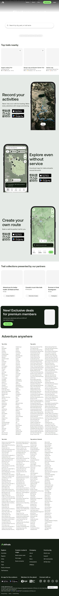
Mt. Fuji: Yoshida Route (21, 525)
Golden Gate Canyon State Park (52, 357)
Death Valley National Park (50, 404)
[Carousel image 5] (40, 35)
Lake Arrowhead (19, 416)
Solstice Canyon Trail (6, 499)
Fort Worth (18, 413)
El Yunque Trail (19, 520)
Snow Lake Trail (5, 462)
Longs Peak (47, 454)
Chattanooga (18, 346)
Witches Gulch (33, 443)
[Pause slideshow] (18, 35)
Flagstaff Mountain (49, 452)
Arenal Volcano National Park (51, 392)
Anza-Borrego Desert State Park (37, 404)
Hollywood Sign (48, 517)
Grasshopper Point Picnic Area (37, 491)
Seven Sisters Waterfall (50, 461)
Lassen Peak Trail (20, 480)
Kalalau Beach (48, 498)
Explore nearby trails (29, 31)
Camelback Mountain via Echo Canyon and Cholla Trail (28, 451)
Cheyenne (18, 364)
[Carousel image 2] (26, 35)
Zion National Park (5, 69)
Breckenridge (4, 434)
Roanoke (18, 375)
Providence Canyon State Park (51, 366)
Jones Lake (47, 456)
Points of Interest (5, 567)
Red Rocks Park (33, 398)
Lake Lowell (32, 474)
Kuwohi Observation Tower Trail (23, 491)
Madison (17, 410)
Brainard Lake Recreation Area (51, 358)
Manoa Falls (47, 442)
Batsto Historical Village (35, 465)
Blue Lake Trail (5, 479)
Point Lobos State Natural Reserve (37, 376)
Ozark (3, 431)
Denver (3, 421)
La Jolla (3, 416)
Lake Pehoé (47, 480)
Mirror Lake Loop (5, 504)
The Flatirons (33, 458)
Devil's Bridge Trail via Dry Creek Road (10, 445)
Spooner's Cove (48, 470)
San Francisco (5, 386)
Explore (3, 550)
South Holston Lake (49, 485)
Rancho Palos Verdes (6, 391)
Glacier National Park (34, 354)
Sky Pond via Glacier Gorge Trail (9, 458)
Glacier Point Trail (20, 513)
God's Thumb (48, 451)
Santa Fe (3, 382)
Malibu (17, 372)
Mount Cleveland (48, 488)
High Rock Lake (33, 483)
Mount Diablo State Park (35, 379)
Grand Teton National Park (36, 364)
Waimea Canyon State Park (36, 382)
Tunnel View (33, 455)
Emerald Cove (33, 504)
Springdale (4, 348)
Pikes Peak (32, 495)
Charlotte (18, 354)
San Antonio (4, 383)
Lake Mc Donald (5, 358)
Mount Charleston (19, 386)
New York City (5, 432)
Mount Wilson (33, 452)
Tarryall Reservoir (48, 522)
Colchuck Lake (33, 445)
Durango (17, 419)
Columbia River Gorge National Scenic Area (39, 394)
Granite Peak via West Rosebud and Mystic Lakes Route (28, 516)
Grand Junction (19, 409)
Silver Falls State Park (35, 419)
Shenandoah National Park (36, 361)
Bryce (3, 346)
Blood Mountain (48, 525)
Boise (17, 378)
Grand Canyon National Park (36, 363)
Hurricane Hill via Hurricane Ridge (23, 476)
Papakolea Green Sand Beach (22, 522)
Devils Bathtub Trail (20, 482)
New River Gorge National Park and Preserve (39, 397)
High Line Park (19, 445)
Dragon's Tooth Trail (6, 495)
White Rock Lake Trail (21, 470)
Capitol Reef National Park (36, 410)
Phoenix (3, 369)
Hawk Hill (32, 517)
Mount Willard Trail (6, 488)
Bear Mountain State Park (35, 391)
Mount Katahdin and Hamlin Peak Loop (24, 489)
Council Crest (33, 507)
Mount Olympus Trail (6, 482)
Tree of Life (32, 468)
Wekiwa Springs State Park (51, 346)
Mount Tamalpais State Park (36, 369)
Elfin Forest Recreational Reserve (52, 407)
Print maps (18, 558)
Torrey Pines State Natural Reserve (37, 372)
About (31, 553)
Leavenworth (18, 379)
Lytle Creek (47, 502)
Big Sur (3, 373)
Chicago (17, 395)
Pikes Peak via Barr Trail (7, 511)
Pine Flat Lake (33, 462)
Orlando (17, 360)
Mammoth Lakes (19, 403)
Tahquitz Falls (48, 455)
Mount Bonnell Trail (20, 483)
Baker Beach (47, 504)
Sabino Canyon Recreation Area (37, 401)
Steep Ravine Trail (5, 486)
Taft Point (32, 470)
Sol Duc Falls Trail (20, 495)
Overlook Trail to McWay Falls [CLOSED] (24, 508)
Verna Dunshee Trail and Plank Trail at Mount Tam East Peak (14, 474)
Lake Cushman (48, 493)
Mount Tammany (33, 479)
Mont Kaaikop (48, 526)
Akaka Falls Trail (19, 493)
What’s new (47, 553)
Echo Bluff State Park (49, 373)
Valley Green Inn (48, 513)
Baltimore (18, 426)
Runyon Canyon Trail (6, 485)
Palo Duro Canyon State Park (36, 429)
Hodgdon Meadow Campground (52, 520)
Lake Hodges (33, 464)
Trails (2, 564)
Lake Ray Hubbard (34, 451)
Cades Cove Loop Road (7, 528)
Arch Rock (32, 461)
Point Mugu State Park (50, 389)
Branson (17, 404)
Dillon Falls (32, 456)
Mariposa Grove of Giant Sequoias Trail (24, 502)
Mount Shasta (19, 425)
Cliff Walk (18, 511)
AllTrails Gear (47, 562)
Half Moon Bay (19, 431)
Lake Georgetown (34, 473)
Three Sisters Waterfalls (50, 474)
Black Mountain (19, 355)
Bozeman (18, 351)
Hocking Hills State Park (35, 403)
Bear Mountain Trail (6, 492)
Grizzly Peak (47, 473)
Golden (17, 348)
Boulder (3, 364)
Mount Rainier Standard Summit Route (24, 498)
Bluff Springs (33, 493)
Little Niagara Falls (49, 486)
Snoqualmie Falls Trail (21, 452)
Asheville (4, 385)
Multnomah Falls (33, 516)
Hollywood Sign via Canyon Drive (9, 501)
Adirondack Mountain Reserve (51, 383)
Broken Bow (4, 388)
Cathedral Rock (33, 529)
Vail (16, 422)
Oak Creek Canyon (34, 510)
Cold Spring (4, 409)
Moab (3, 360)
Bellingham (18, 434)
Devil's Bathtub (48, 492)
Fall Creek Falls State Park (35, 432)
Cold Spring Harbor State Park (51, 360)
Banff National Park (49, 349)
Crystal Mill (32, 501)
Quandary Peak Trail (6, 473)
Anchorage (18, 373)
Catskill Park (47, 380)
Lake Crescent (33, 442)
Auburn (17, 398)
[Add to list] (20, 50)
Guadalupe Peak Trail (6, 480)
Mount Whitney (48, 445)
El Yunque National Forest (35, 375)
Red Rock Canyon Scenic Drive (23, 446)
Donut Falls (32, 522)
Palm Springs (4, 375)
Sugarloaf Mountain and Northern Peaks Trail (26, 507)
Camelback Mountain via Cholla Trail (24, 461)
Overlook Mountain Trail (21, 471)
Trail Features (4, 570)
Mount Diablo (48, 510)
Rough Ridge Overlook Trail (8, 489)
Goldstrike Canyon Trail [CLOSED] (9, 502)
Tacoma (17, 421)
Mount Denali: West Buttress (22, 443)
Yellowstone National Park (50, 376)
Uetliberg (47, 477)
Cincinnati (18, 412)
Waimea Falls (47, 446)
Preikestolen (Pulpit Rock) (21, 517)
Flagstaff (3, 406)
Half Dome (32, 523)
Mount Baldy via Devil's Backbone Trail (10, 519)
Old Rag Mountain (49, 448)
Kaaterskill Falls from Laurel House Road (24, 477)
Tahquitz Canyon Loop (21, 485)
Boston (17, 376)
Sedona (3, 349)
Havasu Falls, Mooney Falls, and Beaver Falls (11, 526)
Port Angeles (4, 366)
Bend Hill (47, 529)
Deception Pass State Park (50, 354)
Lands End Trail (5, 467)
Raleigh (17, 369)
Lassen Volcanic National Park (36, 412)
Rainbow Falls (48, 483)
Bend (3, 426)
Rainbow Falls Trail (6, 513)
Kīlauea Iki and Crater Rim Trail (8, 491)
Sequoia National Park (35, 395)
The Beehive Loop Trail (7, 477)
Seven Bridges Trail (6, 493)
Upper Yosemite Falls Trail (7, 459)
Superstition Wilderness (35, 383)
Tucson (3, 376)
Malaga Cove (33, 485)
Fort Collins (18, 352)
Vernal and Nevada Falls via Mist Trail (9, 449)
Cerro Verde (47, 505)
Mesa (3, 407)
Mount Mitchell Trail (20, 454)
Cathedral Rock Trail (6, 456)
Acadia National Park (34, 358)
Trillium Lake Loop (6, 510)
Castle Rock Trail (5, 505)
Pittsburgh (18, 370)
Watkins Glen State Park (50, 406)
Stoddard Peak (48, 489)
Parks (2, 562)
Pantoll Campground (34, 482)
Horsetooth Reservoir (34, 449)
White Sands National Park (36, 406)
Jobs (30, 556)
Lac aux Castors (48, 507)
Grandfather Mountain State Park (37, 428)
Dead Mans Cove (34, 514)
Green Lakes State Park (50, 370)
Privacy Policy (4, 593)
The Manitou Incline (6, 520)
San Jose (3, 398)
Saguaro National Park (35, 388)
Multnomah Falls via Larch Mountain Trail (10, 465)
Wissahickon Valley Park (50, 425)
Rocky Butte (33, 526)
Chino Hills (18, 415)
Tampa (17, 428)
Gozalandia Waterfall (49, 479)
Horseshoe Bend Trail (6, 522)
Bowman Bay (47, 482)
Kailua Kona (4, 403)
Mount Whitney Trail (6, 516)
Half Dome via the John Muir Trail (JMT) (10, 483)
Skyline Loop (4, 446)
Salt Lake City (5, 392)
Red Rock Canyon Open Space (51, 418)
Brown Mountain (48, 443)
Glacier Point (47, 508)
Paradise (3, 351)
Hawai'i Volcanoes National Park (37, 366)
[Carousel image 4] (35, 35)
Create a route (29, 34)
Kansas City (18, 429)
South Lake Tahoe (5, 389)
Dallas (3, 395)
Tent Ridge (47, 491)
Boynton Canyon (33, 489)
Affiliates (31, 564)
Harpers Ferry (4, 418)
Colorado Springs (5, 422)
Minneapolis (18, 432)
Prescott (3, 415)
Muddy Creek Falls (49, 476)
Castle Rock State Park (50, 364)
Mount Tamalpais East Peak (36, 476)
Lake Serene (33, 496)
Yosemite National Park (35, 352)
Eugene (17, 418)
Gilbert (17, 391)
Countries (3, 553)
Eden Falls (47, 462)
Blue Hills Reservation (49, 363)
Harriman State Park (34, 421)
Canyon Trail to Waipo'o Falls (8, 476)
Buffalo (17, 388)
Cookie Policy (16, 593)
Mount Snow (33, 513)
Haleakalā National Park (35, 389)
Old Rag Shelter (48, 528)
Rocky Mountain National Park (36, 351)
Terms (10, 593)
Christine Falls (33, 499)
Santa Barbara (19, 380)
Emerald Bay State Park (50, 367)
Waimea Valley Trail (20, 479)
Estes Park (4, 352)
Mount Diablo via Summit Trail (22, 458)
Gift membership (48, 559)
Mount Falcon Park (49, 410)
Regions (3, 556)
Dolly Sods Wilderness (35, 423)
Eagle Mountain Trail (20, 474)
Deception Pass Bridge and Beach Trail (24, 526)
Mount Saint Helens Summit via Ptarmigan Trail (26, 442)
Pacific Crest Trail (20, 456)
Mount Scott (33, 486)
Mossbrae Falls (33, 454)
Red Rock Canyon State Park (51, 355)
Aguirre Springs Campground (51, 471)
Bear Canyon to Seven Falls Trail (8, 468)
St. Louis (17, 423)
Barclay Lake (47, 511)
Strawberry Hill (48, 465)
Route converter (19, 561)
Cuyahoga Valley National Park (36, 367)
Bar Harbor (4, 367)
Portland (3, 419)
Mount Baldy (4, 413)
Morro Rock (47, 458)
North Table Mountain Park (50, 419)
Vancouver (4, 428)
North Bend (4, 355)
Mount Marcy (47, 496)
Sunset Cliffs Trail (5, 507)
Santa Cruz (4, 410)
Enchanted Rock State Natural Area (37, 413)
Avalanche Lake (5, 454)
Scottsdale (4, 361)
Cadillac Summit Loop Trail (22, 514)
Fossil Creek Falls (20, 486)
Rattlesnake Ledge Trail (7, 451)
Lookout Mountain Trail (21, 468)
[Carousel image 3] (31, 35)
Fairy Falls (32, 471)
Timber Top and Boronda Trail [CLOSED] (10, 496)
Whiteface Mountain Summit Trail (9, 529)
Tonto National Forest (49, 423)
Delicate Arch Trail (6, 461)
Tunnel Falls (47, 464)
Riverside (4, 429)
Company (32, 550)
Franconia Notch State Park (51, 428)
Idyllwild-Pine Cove (6, 397)
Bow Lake (47, 519)
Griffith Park (32, 378)
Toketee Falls (33, 520)
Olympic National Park (35, 357)
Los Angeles (4, 378)
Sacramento (4, 404)
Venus (46, 523)
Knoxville (18, 392)
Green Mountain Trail (6, 514)
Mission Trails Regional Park (51, 379)
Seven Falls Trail (19, 496)
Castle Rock (18, 367)
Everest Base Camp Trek (21, 528)
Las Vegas (4, 379)
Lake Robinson (33, 492)
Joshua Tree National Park (35, 380)
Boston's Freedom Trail (21, 448)
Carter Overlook (33, 502)
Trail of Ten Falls (5, 452)
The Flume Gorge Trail (21, 459)
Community (47, 550)
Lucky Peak (32, 488)
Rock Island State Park (50, 394)
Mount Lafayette (33, 477)
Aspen (17, 382)
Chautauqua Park (48, 422)
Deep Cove (47, 495)
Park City (18, 363)
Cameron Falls (48, 459)
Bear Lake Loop (19, 505)
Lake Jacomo (33, 480)
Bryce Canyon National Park (30, 69)
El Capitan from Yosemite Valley (8, 498)
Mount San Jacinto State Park (51, 391)
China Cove (32, 467)
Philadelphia (18, 394)
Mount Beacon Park (49, 412)
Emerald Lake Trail (6, 448)
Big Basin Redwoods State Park (37, 426)
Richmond (18, 383)
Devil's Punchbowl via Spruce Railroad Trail (11, 508)
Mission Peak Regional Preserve (52, 369)
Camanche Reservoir (34, 459)
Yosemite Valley (5, 354)
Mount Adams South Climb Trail (23, 488)
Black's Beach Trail (20, 464)
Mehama (3, 357)
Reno (17, 397)
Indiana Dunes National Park (36, 415)
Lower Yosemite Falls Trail (21, 519)
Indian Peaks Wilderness (50, 432)
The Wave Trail (19, 455)
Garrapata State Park (49, 382)
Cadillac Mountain (34, 519)
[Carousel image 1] (22, 35)
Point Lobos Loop (5, 525)
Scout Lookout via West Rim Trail (9, 455)
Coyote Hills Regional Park (50, 386)
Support (46, 556)
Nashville (4, 425)
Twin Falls (18, 361)
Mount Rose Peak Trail (21, 510)
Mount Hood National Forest (36, 425)
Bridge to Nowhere (49, 468)
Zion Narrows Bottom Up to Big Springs (10, 523)
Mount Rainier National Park (52, 69)
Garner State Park (34, 416)
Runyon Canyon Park (34, 434)
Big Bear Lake (5, 394)
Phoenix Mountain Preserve (51, 400)
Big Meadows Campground (36, 498)
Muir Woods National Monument (37, 418)
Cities (2, 559)
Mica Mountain (33, 505)
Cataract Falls (48, 499)
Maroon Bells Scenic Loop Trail (23, 467)
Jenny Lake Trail (19, 523)
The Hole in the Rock (34, 528)
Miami (17, 401)
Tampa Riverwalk (20, 465)
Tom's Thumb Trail (6, 464)
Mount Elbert (47, 449)
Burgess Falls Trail (20, 529)
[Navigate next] (56, 59)
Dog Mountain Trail (6, 470)
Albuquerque (18, 385)
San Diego (4, 372)
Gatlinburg (4, 380)
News (31, 559)
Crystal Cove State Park (35, 422)
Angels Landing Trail (6, 443)
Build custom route (20, 555)
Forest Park (47, 401)
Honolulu (4, 363)
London (17, 406)
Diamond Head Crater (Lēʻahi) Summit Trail (11, 517)
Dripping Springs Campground (37, 511)
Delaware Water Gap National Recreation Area (40, 431)
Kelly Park (47, 421)
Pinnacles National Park (35, 392)
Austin (3, 370)
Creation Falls (48, 467)
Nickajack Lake (48, 516)
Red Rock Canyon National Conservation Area (40, 373)
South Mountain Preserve (50, 398)
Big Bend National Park (35, 370)
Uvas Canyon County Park (50, 352)
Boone (17, 358)
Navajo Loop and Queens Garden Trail (10, 442)
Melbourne (18, 389)
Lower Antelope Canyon (21, 449)
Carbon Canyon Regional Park (51, 397)
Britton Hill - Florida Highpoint (22, 492)
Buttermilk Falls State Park (50, 375)
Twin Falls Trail (19, 462)
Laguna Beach (5, 400)
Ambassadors (33, 562)
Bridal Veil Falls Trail (20, 499)
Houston (3, 401)
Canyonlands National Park (36, 409)
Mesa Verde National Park (35, 407)
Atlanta (17, 349)
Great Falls (32, 525)
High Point (18, 407)
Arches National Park (34, 355)
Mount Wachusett (34, 448)
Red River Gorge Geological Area (37, 400)
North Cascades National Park (36, 385)
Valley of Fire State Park (35, 386)
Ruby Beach (18, 504)
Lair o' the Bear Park (49, 385)
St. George (18, 357)
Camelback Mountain (35, 508)
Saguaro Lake (33, 446)
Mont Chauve (47, 514)
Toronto (17, 400)
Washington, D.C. (5, 423)
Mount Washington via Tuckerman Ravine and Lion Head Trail (15, 471)
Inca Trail (18, 473)
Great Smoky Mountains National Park (38, 360)
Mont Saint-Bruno (48, 501)
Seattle (3, 412)
